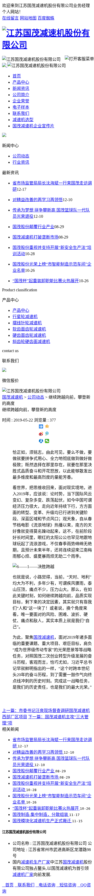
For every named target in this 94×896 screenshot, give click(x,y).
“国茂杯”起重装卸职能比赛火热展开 (46, 281)
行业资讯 (21, 162)
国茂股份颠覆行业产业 (33, 227)
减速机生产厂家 (35, 862)
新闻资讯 (21, 88)
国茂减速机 (12, 397)
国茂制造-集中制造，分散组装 (41, 814)
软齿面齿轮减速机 (29, 329)
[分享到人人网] (41, 441)
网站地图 (28, 18)
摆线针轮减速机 (27, 323)
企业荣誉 (21, 101)
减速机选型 (23, 119)
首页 (17, 76)
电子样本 (21, 107)
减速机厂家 (23, 874)
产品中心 (21, 82)
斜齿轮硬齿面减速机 (31, 341)
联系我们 (21, 113)
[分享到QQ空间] (47, 426)
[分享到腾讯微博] (47, 434)
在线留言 (10, 18)
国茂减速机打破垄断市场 (35, 237)
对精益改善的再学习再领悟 (38, 199)
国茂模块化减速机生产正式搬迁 (42, 821)
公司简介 (21, 95)
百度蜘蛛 (46, 18)
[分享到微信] (47, 441)
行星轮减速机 (25, 316)
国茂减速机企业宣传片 (33, 126)
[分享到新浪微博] (41, 434)
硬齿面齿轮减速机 (29, 335)
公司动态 (21, 156)
